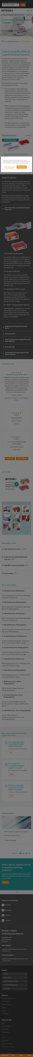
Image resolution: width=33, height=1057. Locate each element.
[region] (16, 164)
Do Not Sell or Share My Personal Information (9, 167)
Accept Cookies (22, 167)
